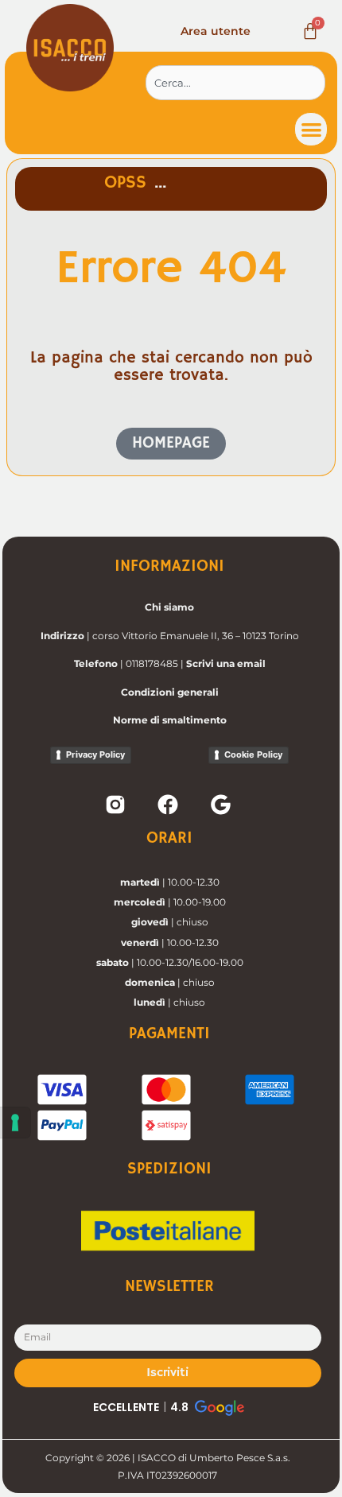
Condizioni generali (170, 692)
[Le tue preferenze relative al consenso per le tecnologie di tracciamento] (15, 1122)
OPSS (125, 183)
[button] (311, 129)
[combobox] (235, 82)
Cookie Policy (253, 754)
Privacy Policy (95, 754)
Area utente (216, 31)
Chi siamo (169, 607)
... (160, 183)
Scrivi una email (226, 663)
